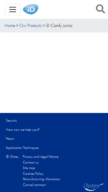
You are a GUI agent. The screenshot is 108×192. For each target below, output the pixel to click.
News (10, 138)
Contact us (30, 162)
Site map (29, 167)
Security (11, 120)
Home (10, 25)
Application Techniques (22, 147)
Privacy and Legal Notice (40, 156)
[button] (100, 9)
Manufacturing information (41, 178)
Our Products (30, 25)
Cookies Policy (33, 173)
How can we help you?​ (22, 129)
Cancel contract (34, 184)
